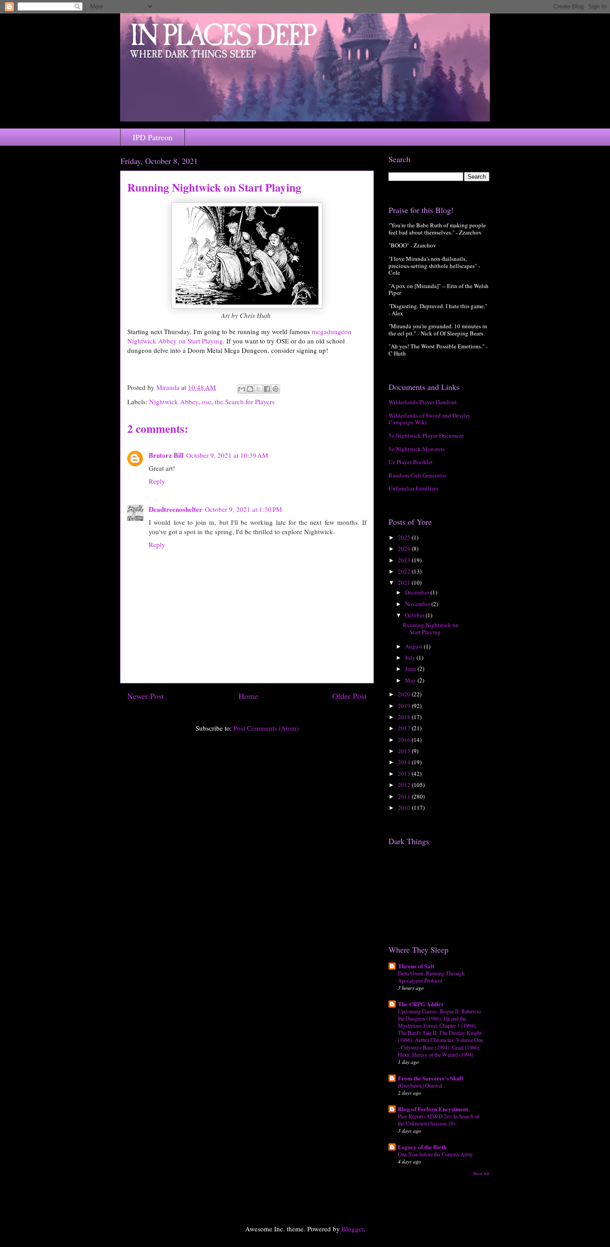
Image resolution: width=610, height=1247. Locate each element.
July (411, 657)
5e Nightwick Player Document (426, 435)
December (417, 592)
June (411, 669)
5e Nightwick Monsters (417, 449)
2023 (405, 560)
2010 (405, 807)
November (418, 604)
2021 (405, 582)
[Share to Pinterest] (275, 389)
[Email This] (241, 389)
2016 (405, 740)
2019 (405, 706)
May (411, 680)
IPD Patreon (152, 137)
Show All (481, 1173)
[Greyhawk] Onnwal (420, 1085)
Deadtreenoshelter (175, 509)
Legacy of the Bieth (422, 1146)
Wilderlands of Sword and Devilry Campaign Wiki (430, 419)
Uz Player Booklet (411, 462)
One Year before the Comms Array (435, 1154)
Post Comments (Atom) (266, 728)
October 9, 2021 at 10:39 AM (227, 455)
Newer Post (145, 695)
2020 (405, 694)
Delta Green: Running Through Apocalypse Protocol (431, 977)
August (414, 646)
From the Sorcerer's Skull (430, 1078)
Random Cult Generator (417, 475)
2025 (405, 537)
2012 (405, 785)
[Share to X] (258, 389)
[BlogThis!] (250, 389)
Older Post (349, 695)
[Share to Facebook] (267, 389)
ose (206, 401)
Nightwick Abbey (173, 401)
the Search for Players (245, 401)
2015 (405, 751)
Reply (157, 481)
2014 (405, 762)
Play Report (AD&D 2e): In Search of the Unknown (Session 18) (438, 1120)
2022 (405, 571)
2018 (405, 717)
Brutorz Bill (166, 455)
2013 (405, 774)
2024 (405, 548)
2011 (405, 796)
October (415, 615)
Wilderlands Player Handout (423, 402)
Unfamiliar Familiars (413, 488)
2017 (405, 728)
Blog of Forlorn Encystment (433, 1109)
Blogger (352, 1228)
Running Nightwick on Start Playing (431, 628)
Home (248, 695)
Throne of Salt (416, 966)
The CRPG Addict (420, 1004)
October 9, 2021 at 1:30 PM (243, 509)
